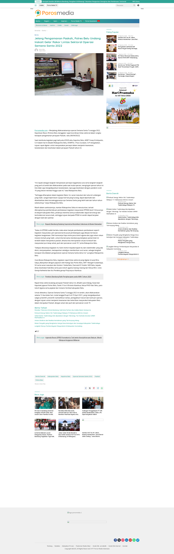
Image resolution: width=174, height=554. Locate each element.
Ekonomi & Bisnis (41, 25)
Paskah (97, 376)
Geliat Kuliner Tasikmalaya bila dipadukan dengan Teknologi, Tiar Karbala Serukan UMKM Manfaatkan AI (65, 317)
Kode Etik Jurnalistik (99, 546)
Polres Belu (39, 380)
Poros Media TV (52, 5)
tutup (31, 8)
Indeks (42, 5)
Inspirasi (64, 21)
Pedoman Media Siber (83, 546)
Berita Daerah (40, 376)
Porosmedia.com (41, 130)
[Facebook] (115, 540)
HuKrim (52, 25)
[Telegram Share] (97, 388)
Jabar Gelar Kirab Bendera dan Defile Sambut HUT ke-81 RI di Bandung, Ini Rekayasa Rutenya (69, 434)
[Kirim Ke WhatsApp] (101, 388)
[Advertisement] (26, 38)
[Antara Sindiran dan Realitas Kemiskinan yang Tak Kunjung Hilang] (122, 224)
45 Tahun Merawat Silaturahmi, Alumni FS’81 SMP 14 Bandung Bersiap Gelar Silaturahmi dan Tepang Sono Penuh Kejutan (128, 57)
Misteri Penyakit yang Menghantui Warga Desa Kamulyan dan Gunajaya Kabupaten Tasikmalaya (67, 323)
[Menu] (36, 5)
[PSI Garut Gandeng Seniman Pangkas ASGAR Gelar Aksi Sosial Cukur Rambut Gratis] (45, 403)
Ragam (46, 21)
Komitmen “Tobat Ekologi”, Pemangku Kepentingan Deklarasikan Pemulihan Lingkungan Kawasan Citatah (128, 75)
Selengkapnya (122, 259)
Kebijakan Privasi (68, 546)
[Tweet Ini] (89, 388)
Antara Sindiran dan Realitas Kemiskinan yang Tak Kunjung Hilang (57, 320)
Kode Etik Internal (114, 546)
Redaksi (57, 546)
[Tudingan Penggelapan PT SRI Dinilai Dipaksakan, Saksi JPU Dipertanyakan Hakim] (93, 403)
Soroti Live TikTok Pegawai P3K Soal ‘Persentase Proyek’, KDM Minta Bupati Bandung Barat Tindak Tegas (128, 66)
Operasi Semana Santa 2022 (82, 376)
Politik (60, 25)
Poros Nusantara (91, 21)
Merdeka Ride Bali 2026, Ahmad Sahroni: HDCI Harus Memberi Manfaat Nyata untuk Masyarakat (68, 412)
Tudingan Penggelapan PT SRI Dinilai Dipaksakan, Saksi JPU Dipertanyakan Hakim (92, 412)
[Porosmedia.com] (54, 13)
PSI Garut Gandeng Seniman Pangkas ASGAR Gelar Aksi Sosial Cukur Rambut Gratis (44, 412)
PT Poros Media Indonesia (100, 549)
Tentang (49, 546)
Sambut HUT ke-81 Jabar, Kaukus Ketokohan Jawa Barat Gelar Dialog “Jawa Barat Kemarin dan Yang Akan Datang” (92, 434)
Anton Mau (42, 49)
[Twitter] (119, 540)
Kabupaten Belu (53, 376)
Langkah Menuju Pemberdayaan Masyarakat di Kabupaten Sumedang (58, 326)
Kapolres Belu (65, 376)
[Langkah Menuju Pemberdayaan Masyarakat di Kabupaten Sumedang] (122, 248)
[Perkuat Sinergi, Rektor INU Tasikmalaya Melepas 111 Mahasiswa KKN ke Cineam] (122, 198)
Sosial (66, 25)
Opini (55, 21)
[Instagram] (122, 540)
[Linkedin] (126, 540)
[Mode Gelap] (138, 5)
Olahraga (74, 25)
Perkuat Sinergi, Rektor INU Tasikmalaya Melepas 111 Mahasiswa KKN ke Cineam (61, 313)
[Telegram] (137, 540)
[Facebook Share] (85, 388)
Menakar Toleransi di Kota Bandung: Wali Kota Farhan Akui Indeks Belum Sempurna (63, 310)
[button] (134, 5)
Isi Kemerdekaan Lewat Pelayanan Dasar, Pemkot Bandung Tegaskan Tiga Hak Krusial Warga (44, 434)
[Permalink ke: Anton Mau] (36, 50)
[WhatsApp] (134, 540)
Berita (38, 21)
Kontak (125, 546)
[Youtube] (130, 540)
